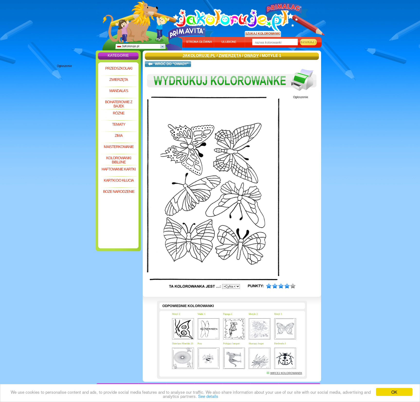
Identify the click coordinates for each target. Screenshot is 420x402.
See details (208, 396)
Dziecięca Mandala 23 (182, 343)
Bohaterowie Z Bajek (118, 104)
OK (394, 392)
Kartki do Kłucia (119, 180)
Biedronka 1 (280, 343)
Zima (118, 135)
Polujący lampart (231, 343)
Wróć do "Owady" (172, 64)
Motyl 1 (278, 314)
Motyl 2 (176, 314)
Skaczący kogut (256, 343)
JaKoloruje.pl (130, 46)
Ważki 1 (201, 314)
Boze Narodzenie (118, 191)
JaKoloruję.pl (233, 18)
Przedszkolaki (118, 68)
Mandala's (118, 91)
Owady (251, 56)
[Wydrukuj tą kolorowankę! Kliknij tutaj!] (232, 94)
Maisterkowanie (119, 147)
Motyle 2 (253, 314)
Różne (118, 113)
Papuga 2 (227, 314)
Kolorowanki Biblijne (118, 160)
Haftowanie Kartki (119, 169)
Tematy (118, 124)
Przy (200, 343)
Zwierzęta (118, 79)
